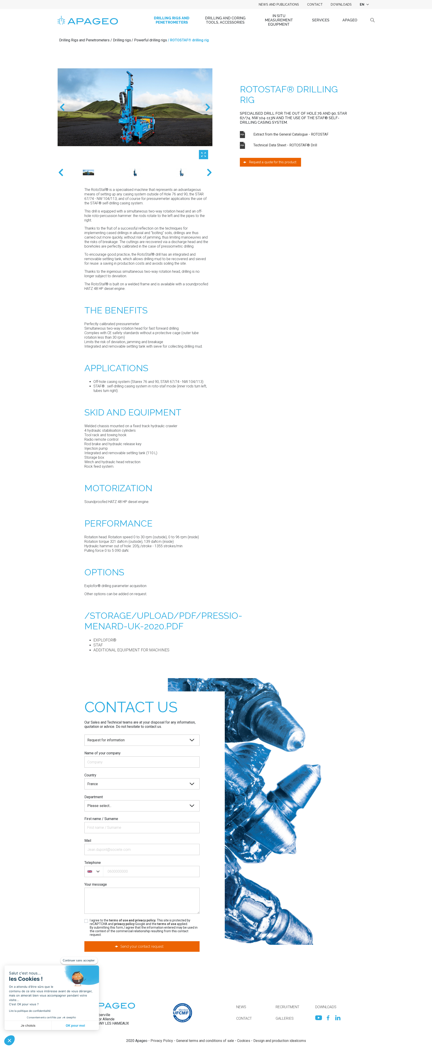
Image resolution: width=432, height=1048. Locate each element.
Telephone (92, 862)
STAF (98, 645)
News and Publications (279, 4)
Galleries (285, 1018)
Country (90, 775)
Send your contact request (142, 946)
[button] (9, 1040)
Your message (95, 884)
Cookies (243, 1041)
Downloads (341, 4)
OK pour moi (75, 1025)
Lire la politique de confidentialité (30, 1010)
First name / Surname (101, 819)
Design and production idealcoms (279, 1041)
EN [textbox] (362, 4)
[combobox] (364, 4)
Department (93, 797)
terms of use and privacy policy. (132, 920)
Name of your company (102, 753)
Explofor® (104, 640)
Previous (62, 107)
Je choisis (28, 1025)
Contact (315, 4)
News (241, 1007)
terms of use (166, 924)
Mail (87, 840)
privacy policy (124, 924)
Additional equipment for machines (131, 650)
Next (207, 107)
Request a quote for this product (272, 162)
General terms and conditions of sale (205, 1041)
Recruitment (287, 1007)
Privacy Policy (162, 1041)
